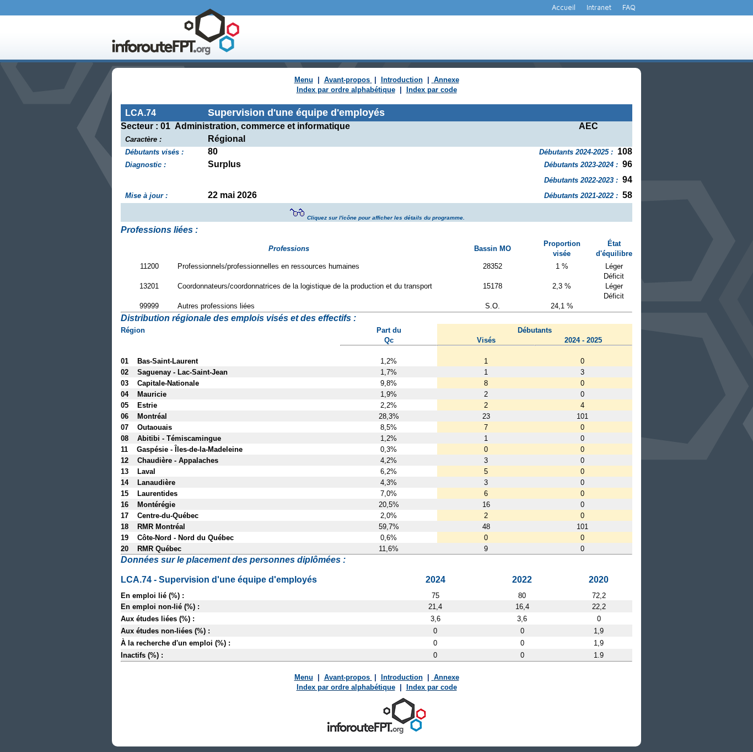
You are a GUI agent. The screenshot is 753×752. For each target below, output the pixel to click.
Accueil (563, 7)
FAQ (629, 7)
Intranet (599, 7)
